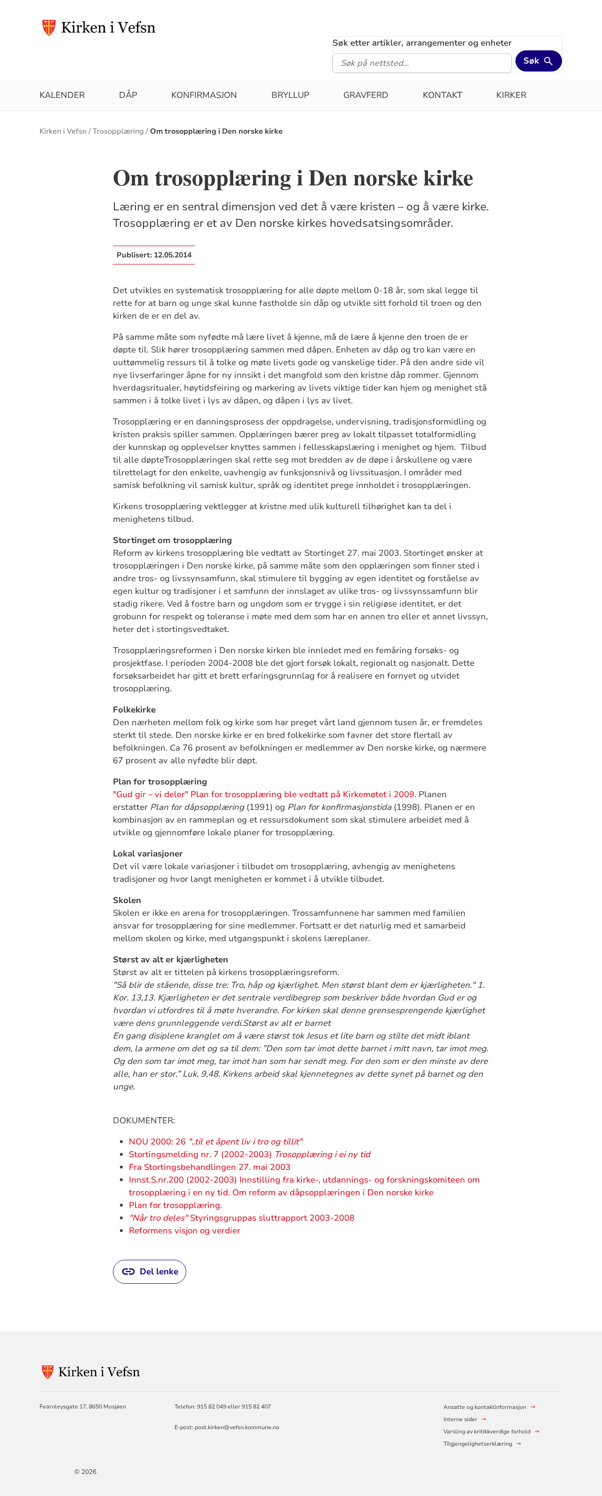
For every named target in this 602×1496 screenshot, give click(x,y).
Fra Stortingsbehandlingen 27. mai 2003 (210, 1167)
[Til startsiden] (99, 26)
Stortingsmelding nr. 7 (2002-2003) (249, 1154)
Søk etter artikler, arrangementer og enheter (422, 42)
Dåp (128, 95)
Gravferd (365, 95)
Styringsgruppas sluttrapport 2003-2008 (243, 1218)
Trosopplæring (118, 131)
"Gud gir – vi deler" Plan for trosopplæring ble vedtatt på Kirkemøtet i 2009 (263, 794)
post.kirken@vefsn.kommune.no (237, 1427)
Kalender (62, 95)
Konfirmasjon (204, 95)
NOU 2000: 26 (215, 1141)
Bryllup (290, 95)
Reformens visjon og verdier (184, 1230)
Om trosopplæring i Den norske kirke (216, 131)
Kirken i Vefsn (63, 131)
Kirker (511, 95)
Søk (531, 60)
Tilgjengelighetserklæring (478, 1444)
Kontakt (442, 95)
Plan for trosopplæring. (178, 1205)
